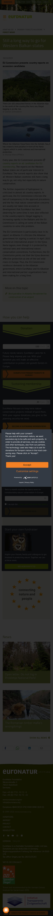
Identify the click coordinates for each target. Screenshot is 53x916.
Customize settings (27, 471)
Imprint (21, 482)
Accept (27, 464)
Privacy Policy (29, 482)
